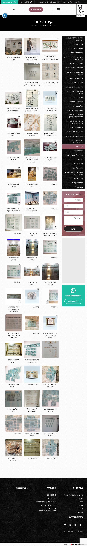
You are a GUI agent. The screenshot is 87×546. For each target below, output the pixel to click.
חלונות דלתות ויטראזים (75, 82)
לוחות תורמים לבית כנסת (74, 78)
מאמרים (80, 508)
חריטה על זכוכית (77, 168)
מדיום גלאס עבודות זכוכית (73, 495)
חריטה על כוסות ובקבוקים (74, 155)
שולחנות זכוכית (78, 106)
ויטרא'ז (80, 501)
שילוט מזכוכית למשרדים (75, 131)
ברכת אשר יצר (78, 44)
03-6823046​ (51, 495)
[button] (58, 9)
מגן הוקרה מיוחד (77, 97)
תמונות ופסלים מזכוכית (75, 110)
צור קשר (80, 159)
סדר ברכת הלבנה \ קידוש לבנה (74, 92)
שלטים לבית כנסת (77, 53)
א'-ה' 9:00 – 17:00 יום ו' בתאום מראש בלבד (47, 509)
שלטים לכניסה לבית (76, 127)
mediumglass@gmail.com (46, 501)
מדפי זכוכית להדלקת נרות (74, 136)
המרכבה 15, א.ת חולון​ (48, 505)
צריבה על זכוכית (77, 163)
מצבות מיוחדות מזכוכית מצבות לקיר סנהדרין (75, 115)
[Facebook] (80, 524)
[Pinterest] (70, 524)
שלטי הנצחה (78, 151)
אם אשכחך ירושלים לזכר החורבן (75, 73)
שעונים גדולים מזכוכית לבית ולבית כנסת (73, 58)
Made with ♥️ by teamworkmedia (74, 544)
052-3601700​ (51, 498)
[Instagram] (75, 524)
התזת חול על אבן (77, 183)
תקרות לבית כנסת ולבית (75, 63)
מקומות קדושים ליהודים (75, 48)
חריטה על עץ (78, 178)
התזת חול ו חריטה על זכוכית (74, 68)
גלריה (81, 505)
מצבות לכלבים (78, 187)
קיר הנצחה (35, 25)
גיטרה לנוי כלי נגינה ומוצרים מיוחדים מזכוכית (74, 173)
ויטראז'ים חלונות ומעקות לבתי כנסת (75, 39)
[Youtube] (64, 524)
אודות (81, 498)
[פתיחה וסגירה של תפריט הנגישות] (4, 15)
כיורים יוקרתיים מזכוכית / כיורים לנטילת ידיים (74, 122)
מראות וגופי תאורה (76, 102)
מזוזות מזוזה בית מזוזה (74, 87)
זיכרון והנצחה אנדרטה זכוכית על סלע (75, 141)
